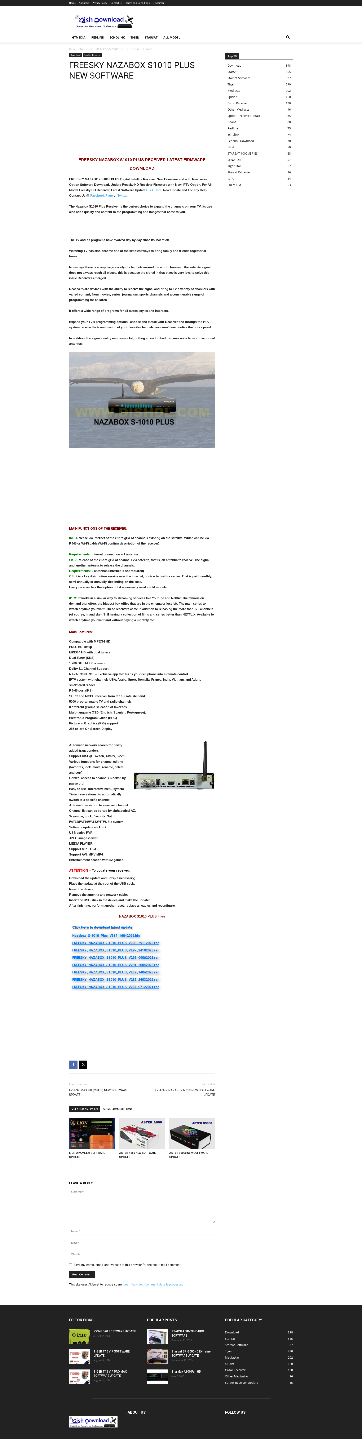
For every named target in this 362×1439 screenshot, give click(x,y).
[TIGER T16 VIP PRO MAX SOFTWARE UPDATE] (79, 1376)
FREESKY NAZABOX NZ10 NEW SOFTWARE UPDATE (185, 1092)
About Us (84, 2)
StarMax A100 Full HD (186, 1371)
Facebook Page (101, 195)
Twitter (122, 195)
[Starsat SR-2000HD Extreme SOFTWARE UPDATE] (157, 1356)
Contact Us (116, 2)
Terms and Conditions (138, 2)
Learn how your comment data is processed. (153, 1284)
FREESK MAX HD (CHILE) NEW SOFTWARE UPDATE (98, 1092)
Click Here (153, 190)
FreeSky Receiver (92, 54)
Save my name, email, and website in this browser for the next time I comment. (127, 1264)
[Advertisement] (216, 21)
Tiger (135, 37)
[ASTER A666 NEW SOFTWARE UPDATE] (142, 1133)
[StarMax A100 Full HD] (157, 1376)
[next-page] (78, 1165)
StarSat (151, 37)
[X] (83, 1065)
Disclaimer (158, 2)
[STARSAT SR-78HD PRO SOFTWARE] (157, 1336)
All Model (171, 37)
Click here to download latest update (102, 927)
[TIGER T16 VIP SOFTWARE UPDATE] (79, 1356)
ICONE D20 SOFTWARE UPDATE (114, 1331)
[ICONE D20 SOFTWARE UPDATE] (79, 1336)
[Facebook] (73, 1065)
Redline (97, 37)
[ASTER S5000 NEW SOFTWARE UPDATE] (192, 1133)
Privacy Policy (99, 2)
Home (72, 2)
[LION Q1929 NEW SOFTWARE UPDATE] (92, 1133)
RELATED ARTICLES (85, 1109)
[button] (288, 38)
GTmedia (78, 37)
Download (86, 49)
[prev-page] (71, 1165)
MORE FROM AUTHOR (117, 1109)
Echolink (117, 37)
